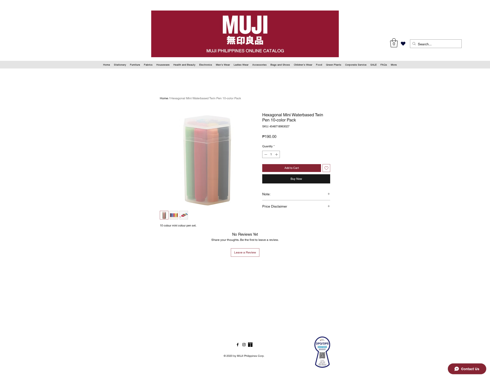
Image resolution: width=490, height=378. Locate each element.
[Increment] (276, 154)
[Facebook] (237, 344)
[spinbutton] (271, 154)
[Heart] (403, 43)
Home (164, 98)
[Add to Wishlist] (326, 168)
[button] (394, 42)
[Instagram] (244, 344)
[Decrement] (265, 154)
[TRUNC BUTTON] (250, 344)
